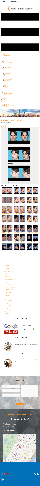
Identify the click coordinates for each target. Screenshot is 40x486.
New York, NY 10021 (14, 1)
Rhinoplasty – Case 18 (19, 241)
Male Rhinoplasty (32, 241)
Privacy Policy (24, 400)
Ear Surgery (7, 298)
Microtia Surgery (8, 266)
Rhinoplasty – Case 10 (32, 213)
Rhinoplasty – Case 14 (6, 232)
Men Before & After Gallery (8, 271)
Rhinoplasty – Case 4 (32, 194)
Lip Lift (6, 308)
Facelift (6, 303)
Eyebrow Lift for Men (9, 281)
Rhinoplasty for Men (9, 289)
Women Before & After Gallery (8, 290)
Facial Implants (8, 305)
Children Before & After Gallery (8, 265)
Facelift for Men (8, 282)
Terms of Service (29, 400)
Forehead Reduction (9, 306)
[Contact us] (35, 473)
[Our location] (38, 473)
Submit (20, 404)
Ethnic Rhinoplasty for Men (10, 279)
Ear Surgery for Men (9, 277)
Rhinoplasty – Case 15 (19, 232)
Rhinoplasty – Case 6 (19, 204)
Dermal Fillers (7, 297)
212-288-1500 (5, 1)
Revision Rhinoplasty (9, 311)
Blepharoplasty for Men (9, 273)
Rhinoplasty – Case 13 (32, 222)
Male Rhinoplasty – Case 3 (19, 194)
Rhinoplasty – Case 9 (19, 213)
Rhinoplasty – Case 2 (7, 194)
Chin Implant (7, 295)
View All (4, 263)
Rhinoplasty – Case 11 (7, 222)
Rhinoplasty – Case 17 (6, 241)
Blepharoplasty (8, 292)
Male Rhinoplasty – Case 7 (32, 204)
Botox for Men (7, 274)
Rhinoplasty (7, 313)
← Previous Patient (4, 126)
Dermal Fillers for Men (9, 276)
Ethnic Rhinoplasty (8, 300)
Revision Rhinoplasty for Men (10, 287)
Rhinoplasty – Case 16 (32, 232)
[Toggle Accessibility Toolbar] (2, 479)
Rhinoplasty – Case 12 (19, 222)
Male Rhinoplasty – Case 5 (6, 204)
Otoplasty (7, 268)
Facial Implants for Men (9, 284)
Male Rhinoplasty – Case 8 (6, 213)
